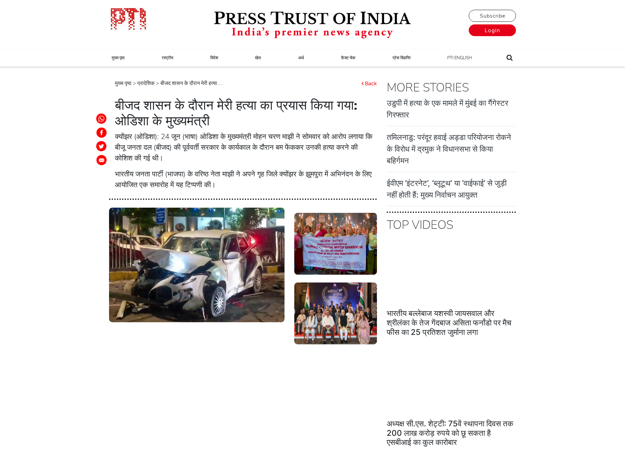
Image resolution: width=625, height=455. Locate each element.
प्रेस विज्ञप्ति (401, 58)
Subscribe (492, 16)
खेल (258, 58)
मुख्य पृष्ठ (118, 58)
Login (492, 30)
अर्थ (301, 58)
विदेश (214, 58)
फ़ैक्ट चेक (348, 58)
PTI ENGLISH (459, 58)
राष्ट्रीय (167, 58)
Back (371, 83)
